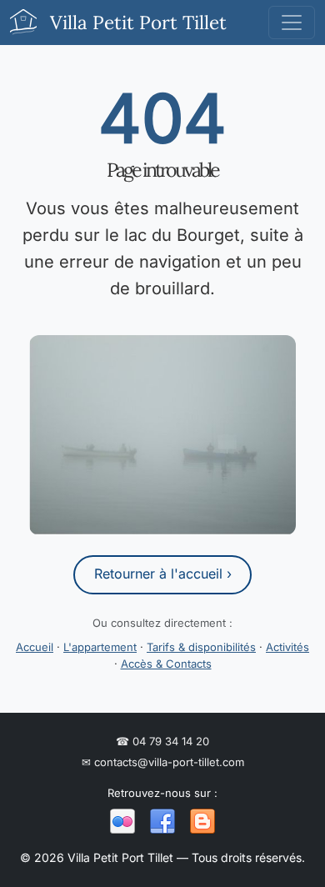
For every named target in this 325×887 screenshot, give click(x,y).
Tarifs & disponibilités (201, 647)
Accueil (34, 647)
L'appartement (100, 647)
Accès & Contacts (166, 663)
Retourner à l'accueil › (163, 573)
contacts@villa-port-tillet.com (163, 762)
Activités (287, 647)
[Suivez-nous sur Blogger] (202, 822)
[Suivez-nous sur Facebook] (162, 822)
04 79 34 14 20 (162, 741)
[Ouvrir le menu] (291, 22)
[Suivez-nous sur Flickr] (122, 822)
